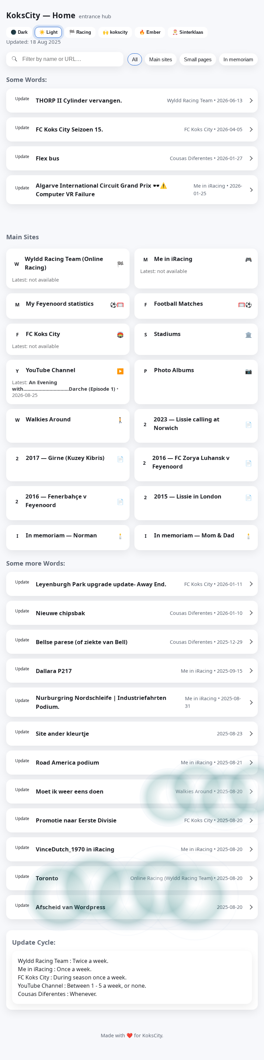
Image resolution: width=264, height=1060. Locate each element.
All (135, 59)
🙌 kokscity (115, 32)
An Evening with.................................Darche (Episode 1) (63, 385)
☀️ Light (48, 32)
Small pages (198, 59)
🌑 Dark (19, 32)
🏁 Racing (80, 32)
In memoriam (238, 59)
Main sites (160, 59)
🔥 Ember (150, 32)
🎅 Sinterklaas (187, 32)
